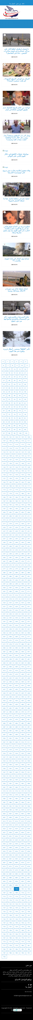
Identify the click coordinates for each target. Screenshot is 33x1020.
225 (22, 527)
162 (4, 482)
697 (4, 885)
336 (28, 610)
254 (16, 550)
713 (10, 896)
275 (22, 565)
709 (16, 893)
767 (4, 938)
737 (4, 915)
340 (22, 614)
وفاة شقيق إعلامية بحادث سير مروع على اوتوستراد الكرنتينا (16, 171)
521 (28, 749)
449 (16, 697)
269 (16, 561)
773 (10, 941)
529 (16, 757)
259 (16, 554)
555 (22, 776)
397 (4, 659)
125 (22, 452)
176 (28, 489)
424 (16, 678)
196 (28, 505)
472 (4, 716)
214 (16, 520)
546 (28, 768)
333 (10, 610)
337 (4, 614)
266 (28, 557)
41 (25, 388)
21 (25, 373)
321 (28, 599)
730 (22, 908)
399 (16, 659)
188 (10, 501)
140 (22, 463)
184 (16, 497)
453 (10, 700)
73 (9, 414)
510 (22, 742)
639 (16, 840)
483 (10, 723)
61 (25, 403)
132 (4, 459)
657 (4, 855)
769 (16, 938)
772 (4, 941)
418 (10, 674)
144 (16, 467)
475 (22, 716)
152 (4, 474)
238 (10, 538)
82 (4, 422)
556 (28, 776)
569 (16, 787)
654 (16, 851)
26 (25, 377)
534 (16, 761)
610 (22, 817)
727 (4, 908)
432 (4, 685)
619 (16, 825)
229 (16, 531)
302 (4, 587)
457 (4, 704)
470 (22, 712)
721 (28, 900)
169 (16, 486)
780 (22, 945)
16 (25, 369)
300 (22, 584)
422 (4, 678)
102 (4, 437)
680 (22, 870)
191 (28, 501)
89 (14, 425)
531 (28, 757)
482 (4, 723)
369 (16, 636)
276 (28, 565)
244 (16, 542)
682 (4, 874)
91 (25, 425)
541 (28, 764)
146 (28, 467)
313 (10, 595)
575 (22, 791)
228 (10, 531)
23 (9, 377)
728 (10, 908)
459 (16, 704)
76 (25, 414)
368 (10, 636)
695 (22, 881)
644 (16, 844)
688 (10, 877)
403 (10, 663)
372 (4, 640)
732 (4, 911)
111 (28, 441)
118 (10, 448)
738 (10, 915)
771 (28, 938)
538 (10, 764)
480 (22, 719)
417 (4, 674)
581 (28, 795)
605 (22, 813)
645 (22, 844)
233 (10, 535)
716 (28, 896)
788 (10, 953)
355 (22, 625)
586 (28, 798)
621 (28, 825)
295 (22, 580)
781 (28, 945)
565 (22, 783)
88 (9, 425)
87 (4, 425)
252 (4, 550)
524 (16, 753)
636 (28, 836)
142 (4, 467)
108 (10, 441)
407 (4, 667)
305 (22, 587)
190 (22, 501)
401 (28, 659)
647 (4, 847)
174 (16, 489)
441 (28, 689)
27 (4, 380)
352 (4, 625)
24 (14, 377)
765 (22, 934)
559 (16, 780)
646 (28, 844)
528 (10, 757)
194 (16, 505)
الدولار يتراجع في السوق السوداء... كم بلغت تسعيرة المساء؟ (16, 80)
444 (16, 693)
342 (4, 618)
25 (20, 377)
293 (10, 580)
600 (22, 810)
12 (4, 369)
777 (4, 945)
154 (16, 474)
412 (4, 670)
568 (10, 787)
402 (4, 663)
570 (22, 787)
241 (28, 538)
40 (20, 388)
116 (28, 444)
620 (22, 825)
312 (4, 595)
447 (4, 697)
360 (22, 629)
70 (20, 410)
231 (28, 531)
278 (10, 569)
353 (10, 625)
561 (28, 780)
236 (28, 535)
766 (28, 934)
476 (28, 716)
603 (10, 813)
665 (22, 859)
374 (16, 640)
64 (14, 407)
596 (28, 806)
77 (4, 418)
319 (16, 599)
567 (4, 787)
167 (4, 486)
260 (22, 554)
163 (10, 482)
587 (4, 802)
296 (28, 580)
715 (22, 896)
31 (25, 380)
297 (4, 584)
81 (25, 418)
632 (4, 836)
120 (22, 448)
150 (22, 471)
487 (4, 727)
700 (22, 885)
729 (16, 908)
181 (28, 493)
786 (28, 949)
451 (28, 697)
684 (16, 874)
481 (28, 719)
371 (28, 636)
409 (16, 667)
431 (28, 682)
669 (16, 862)
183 (10, 497)
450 (22, 697)
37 (4, 388)
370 (22, 636)
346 (28, 618)
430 (22, 682)
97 (4, 433)
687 (4, 877)
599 (16, 810)
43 (9, 392)
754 (16, 926)
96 (25, 429)
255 (22, 550)
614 (16, 821)
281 (28, 569)
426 (28, 678)
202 (4, 512)
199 (16, 508)
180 (22, 493)
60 (20, 403)
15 (20, 369)
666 (28, 859)
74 (14, 414)
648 (10, 847)
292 (4, 580)
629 (16, 832)
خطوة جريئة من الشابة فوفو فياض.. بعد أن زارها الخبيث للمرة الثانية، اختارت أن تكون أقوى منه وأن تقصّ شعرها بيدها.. (16, 230)
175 (22, 489)
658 (10, 855)
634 (16, 836)
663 (10, 859)
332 (4, 610)
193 (10, 505)
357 (4, 629)
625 (22, 828)
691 (28, 877)
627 (4, 832)
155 (22, 474)
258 (10, 554)
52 (4, 399)
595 (22, 806)
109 (16, 441)
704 (16, 889)
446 (28, 693)
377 (4, 644)
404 (16, 663)
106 (28, 437)
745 (22, 919)
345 (22, 618)
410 (22, 667)
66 (25, 407)
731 (28, 908)
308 (10, 591)
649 (16, 847)
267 (4, 561)
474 (16, 716)
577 (4, 795)
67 (4, 410)
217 (4, 523)
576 (28, 791)
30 (20, 380)
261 (28, 554)
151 (28, 471)
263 (10, 557)
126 (28, 452)
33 (9, 384)
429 (16, 682)
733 (10, 911)
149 (16, 471)
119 (16, 448)
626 (28, 828)
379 (16, 644)
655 (22, 851)
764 (16, 934)
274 (16, 565)
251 (28, 546)
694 (16, 881)
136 (28, 459)
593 (10, 806)
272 (4, 565)
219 (16, 523)
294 (16, 580)
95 (20, 429)
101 (26, 433)
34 (14, 384)
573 (10, 791)
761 (28, 930)
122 (4, 452)
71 (25, 410)
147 (4, 471)
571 (28, 787)
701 (28, 885)
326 (28, 603)
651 (28, 847)
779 (16, 945)
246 (28, 542)
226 (28, 527)
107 (4, 441)
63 (9, 407)
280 (22, 569)
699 (16, 885)
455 (22, 700)
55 (20, 399)
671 (28, 862)
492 (4, 731)
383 (10, 648)
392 (4, 655)
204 (16, 512)
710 (22, 893)
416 (28, 670)
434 (16, 685)
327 (4, 606)
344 (16, 618)
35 (20, 384)
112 (4, 444)
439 (16, 689)
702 (4, 889)
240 (22, 538)
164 (16, 482)
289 (16, 576)
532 (4, 761)
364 (16, 633)
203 (10, 512)
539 (16, 764)
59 (14, 403)
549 (16, 772)
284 (16, 572)
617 (4, 825)
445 (22, 693)
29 (14, 380)
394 (16, 655)
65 (20, 407)
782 (4, 949)
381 (28, 644)
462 (4, 708)
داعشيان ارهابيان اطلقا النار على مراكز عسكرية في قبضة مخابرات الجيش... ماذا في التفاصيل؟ (16, 51)
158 (10, 478)
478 (10, 719)
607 (4, 817)
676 (28, 866)
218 (10, 523)
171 (28, 486)
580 (22, 795)
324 (16, 603)
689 (16, 877)
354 (16, 625)
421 (28, 674)
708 (10, 893)
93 (9, 429)
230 (22, 531)
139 (16, 463)
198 (10, 508)
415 (22, 670)
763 (10, 934)
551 (28, 772)
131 (28, 456)
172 (4, 489)
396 (28, 655)
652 (4, 851)
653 (10, 851)
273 (10, 565)
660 (22, 855)
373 (10, 640)
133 (10, 459)
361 (28, 629)
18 (9, 373)
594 (16, 806)
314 (16, 595)
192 (4, 505)
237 (4, 538)
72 (4, 414)
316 (28, 595)
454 (16, 700)
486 (28, 723)
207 (4, 516)
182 (4, 497)
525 (22, 753)
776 (28, 941)
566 (28, 783)
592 (4, 806)
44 (14, 392)
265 (22, 557)
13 (9, 369)
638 (10, 840)
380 (22, 644)
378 (10, 644)
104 (16, 437)
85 (20, 422)
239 (16, 538)
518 (10, 749)
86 (25, 422)
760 (22, 930)
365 (22, 633)
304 (16, 587)
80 (20, 418)
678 (10, 870)
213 (10, 520)
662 (4, 859)
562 (4, 783)
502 (4, 738)
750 (22, 923)
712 (4, 896)
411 (28, 667)
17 (4, 373)
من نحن (18, 4)
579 (16, 795)
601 (28, 810)
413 (10, 670)
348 (10, 621)
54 (14, 399)
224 (16, 527)
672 (4, 866)
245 (22, 542)
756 (28, 926)
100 (20, 433)
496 (28, 731)
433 (10, 685)
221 (28, 523)
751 (28, 923)
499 (16, 734)
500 (22, 734)
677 (4, 870)
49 (14, 395)
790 (22, 953)
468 (10, 712)
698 (10, 885)
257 (4, 554)
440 (22, 689)
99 (14, 433)
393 (10, 655)
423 (10, 678)
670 (22, 862)
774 (16, 941)
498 (10, 734)
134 (16, 459)
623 (10, 828)
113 (10, 444)
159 (16, 478)
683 (10, 874)
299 (16, 584)
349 (16, 621)
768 (10, 938)
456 (28, 700)
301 (28, 584)
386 (28, 648)
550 (22, 772)
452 (4, 700)
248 (10, 546)
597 (4, 810)
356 (28, 625)
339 (16, 614)
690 (22, 877)
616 (28, 821)
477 (4, 719)
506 (28, 738)
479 (16, 719)
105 (22, 437)
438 (10, 689)
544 (16, 768)
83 (9, 422)
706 (28, 889)
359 (16, 629)
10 (22, 365)
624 (16, 828)
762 (4, 934)
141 (28, 463)
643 (10, 844)
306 (28, 587)
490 (22, 727)
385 (22, 648)
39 (14, 388)
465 (22, 708)
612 (4, 821)
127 (4, 456)
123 (10, 452)
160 (22, 478)
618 (10, 825)
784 (16, 949)
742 (4, 919)
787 (4, 953)
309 (16, 591)
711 (28, 893)
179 (16, 493)
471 (28, 712)
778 (10, 945)
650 (22, 847)
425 (22, 678)
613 (10, 821)
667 (4, 862)
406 (28, 663)
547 (4, 772)
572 (4, 791)
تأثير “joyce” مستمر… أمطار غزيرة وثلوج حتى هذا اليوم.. (16, 350)
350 (22, 621)
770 (22, 938)
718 (10, 900)
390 (22, 652)
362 (4, 633)
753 (10, 926)
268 (10, 561)
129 (16, 456)
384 (16, 648)
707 (4, 893)
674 (16, 866)
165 (22, 482)
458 (10, 704)
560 (22, 780)
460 (22, 704)
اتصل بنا (12, 4)
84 (14, 422)
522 (4, 753)
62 (4, 407)
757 (4, 930)
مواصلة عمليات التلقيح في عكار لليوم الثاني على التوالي (16, 155)
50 (20, 395)
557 (4, 780)
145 (22, 467)
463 (10, 708)
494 (16, 731)
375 (22, 640)
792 (4, 957)
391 (28, 652)
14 (14, 369)
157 (4, 478)
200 (22, 508)
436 (28, 685)
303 (10, 587)
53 (9, 399)
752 (4, 926)
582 (4, 798)
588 (10, 802)
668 (10, 862)
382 (4, 648)
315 (22, 595)
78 (9, 418)
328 (10, 606)
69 (14, 410)
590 (22, 802)
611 (28, 817)
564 (16, 783)
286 (28, 572)
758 (10, 930)
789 (16, 953)
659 (16, 855)
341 (28, 614)
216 (28, 520)
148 (10, 471)
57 (4, 403)
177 (4, 493)
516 (28, 746)
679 (16, 870)
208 (10, 516)
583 (10, 798)
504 (16, 738)
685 (22, 874)
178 (10, 493)
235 (22, 535)
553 (10, 776)
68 (9, 410)
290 (22, 576)
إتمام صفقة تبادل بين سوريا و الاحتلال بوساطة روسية (17, 290)
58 (9, 403)
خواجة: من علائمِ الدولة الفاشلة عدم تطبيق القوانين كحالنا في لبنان (16, 109)
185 (22, 497)
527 (4, 757)
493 (10, 731)
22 (4, 377)
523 (10, 753)
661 (28, 855)
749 (16, 923)
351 (28, 621)
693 (10, 881)
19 (14, 373)
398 (10, 659)
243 (10, 542)
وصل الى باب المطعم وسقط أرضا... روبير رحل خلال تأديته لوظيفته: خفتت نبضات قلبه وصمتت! (16, 138)
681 (28, 870)
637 (4, 840)
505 (22, 738)
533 (10, 761)
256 (28, 550)
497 (4, 734)
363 (10, 633)
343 (10, 618)
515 (22, 746)
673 (10, 866)
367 (4, 636)
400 (22, 659)
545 (22, 768)
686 (28, 874)
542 (4, 768)
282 (4, 572)
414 (16, 670)
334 (16, 610)
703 (10, 889)
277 (4, 569)
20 (20, 373)
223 (10, 527)
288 (10, 576)
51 (25, 395)
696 (28, 881)
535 (22, 761)
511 (28, 742)
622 (4, 828)
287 (4, 576)
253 (10, 550)
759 (16, 930)
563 (10, 783)
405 (22, 663)
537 (4, 764)
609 (16, 817)
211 (28, 516)
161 (28, 478)
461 (28, 704)
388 (10, 652)
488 (10, 727)
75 (20, 414)
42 (4, 392)
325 (22, 603)
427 (4, 682)
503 (10, 738)
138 (10, 463)
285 (22, 572)
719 (16, 900)
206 (28, 512)
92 (4, 429)
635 (22, 836)
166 (28, 482)
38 (9, 388)
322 (4, 603)
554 (16, 776)
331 (28, 606)
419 (16, 674)
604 (16, 813)
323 (10, 603)
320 (22, 599)
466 (28, 708)
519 (16, 749)
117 (4, 448)
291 (28, 576)
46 (25, 392)
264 (16, 557)
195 (22, 505)
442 (4, 693)
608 (10, 817)
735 (22, 911)
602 (4, 813)
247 (4, 546)
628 (10, 832)
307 (4, 591)
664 (16, 859)
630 (22, 832)
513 (10, 746)
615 (22, 821)
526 (28, 753)
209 (16, 516)
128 (10, 456)
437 (4, 689)
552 (4, 776)
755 (22, 926)
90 (20, 425)
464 (16, 708)
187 (4, 501)
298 (10, 584)
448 (10, 697)
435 (22, 685)
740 (22, 915)
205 (22, 512)
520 (22, 749)
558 (10, 780)
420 (22, 674)
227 (4, 531)
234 (16, 535)
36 (25, 384)
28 (9, 380)
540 (22, 764)
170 (22, 486)
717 (4, 900)
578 (10, 795)
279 (16, 569)
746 (28, 919)
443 (10, 693)
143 (10, 467)
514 (16, 746)
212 (4, 520)
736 (28, 911)
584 (16, 798)
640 (22, 840)
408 (10, 667)
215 (22, 520)
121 (28, 448)
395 (22, 655)
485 (22, 723)
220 (22, 523)
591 (28, 802)
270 (22, 561)
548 (10, 772)
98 (9, 433)
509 (16, 742)
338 (10, 614)
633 (10, 836)
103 (10, 437)
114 (16, 444)
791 (28, 953)
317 (4, 599)
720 (22, 900)
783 (10, 949)
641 (28, 840)
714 (16, 896)
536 (28, 761)
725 (22, 904)
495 (22, 731)
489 (16, 727)
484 (16, 723)
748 (10, 923)
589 (16, 802)
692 (4, 881)
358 (10, 629)
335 (22, 610)
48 (9, 395)
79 (14, 418)
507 (4, 742)
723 (10, 904)
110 (22, 441)
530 (22, 757)
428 (10, 682)
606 (28, 813)
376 (28, 640)
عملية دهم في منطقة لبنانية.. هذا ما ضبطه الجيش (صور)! (16, 200)
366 (28, 633)
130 (22, 456)
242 (4, 542)
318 (10, 599)
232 (4, 535)
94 (14, 429)
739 (16, 915)
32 (4, 384)
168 (10, 486)
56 (25, 399)
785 (22, 949)
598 (10, 810)
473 (10, 716)
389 (16, 652)
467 (4, 712)
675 (22, 866)
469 (16, 712)
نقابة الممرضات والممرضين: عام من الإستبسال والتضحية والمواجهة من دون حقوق (16, 319)
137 (4, 463)
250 (22, 546)
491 (28, 727)
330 (22, 606)
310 (22, 591)
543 (10, 768)
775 (22, 941)
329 (16, 606)
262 (4, 557)
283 (10, 572)
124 (16, 452)
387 (4, 652)
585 (22, 798)
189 (16, 501)
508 (10, 742)
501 (28, 734)
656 (28, 851)
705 (22, 889)
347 (4, 621)
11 (27, 365)
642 (4, 844)
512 (4, 746)
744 (16, 919)
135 (22, 459)
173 (10, 489)
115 (22, 444)
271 (28, 561)
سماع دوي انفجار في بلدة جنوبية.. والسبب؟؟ (16, 260)
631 (28, 832)
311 (28, 591)
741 (28, 915)
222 (4, 527)
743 (10, 919)
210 (22, 516)
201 (28, 508)
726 (28, 904)
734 (16, 911)
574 (16, 791)
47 (4, 395)
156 (28, 474)
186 (28, 497)
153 (10, 474)
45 (20, 392)
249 (16, 546)
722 (4, 904)
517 (4, 749)
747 (4, 923)
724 (16, 904)
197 (4, 508)
